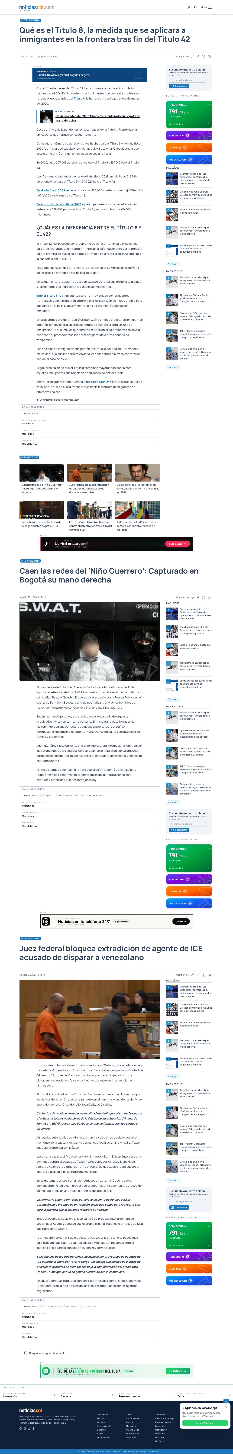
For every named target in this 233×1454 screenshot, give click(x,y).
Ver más (172, 264)
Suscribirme (181, 85)
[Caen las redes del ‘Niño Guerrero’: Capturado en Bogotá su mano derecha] (46, 116)
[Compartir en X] (203, 56)
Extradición (71, 1306)
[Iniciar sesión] (189, 7)
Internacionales (30, 20)
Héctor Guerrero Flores (68, 795)
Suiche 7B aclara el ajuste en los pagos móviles (195, 211)
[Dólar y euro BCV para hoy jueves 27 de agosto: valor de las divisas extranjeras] (172, 318)
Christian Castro (52, 1306)
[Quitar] (226, 1407)
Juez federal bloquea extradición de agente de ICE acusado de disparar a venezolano (89, 488)
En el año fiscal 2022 (50, 190)
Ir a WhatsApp (207, 1423)
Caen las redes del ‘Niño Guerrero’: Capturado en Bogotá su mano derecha (42, 488)
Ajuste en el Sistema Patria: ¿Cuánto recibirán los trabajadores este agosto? (194, 298)
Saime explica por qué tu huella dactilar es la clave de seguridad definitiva (196, 248)
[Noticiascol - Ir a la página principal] (36, 7)
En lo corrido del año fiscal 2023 (58, 204)
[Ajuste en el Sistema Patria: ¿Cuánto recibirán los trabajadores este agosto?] (172, 300)
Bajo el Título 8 (47, 295)
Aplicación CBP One (97, 382)
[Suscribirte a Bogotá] (43, 795)
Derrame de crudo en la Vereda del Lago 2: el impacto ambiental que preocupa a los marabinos (195, 353)
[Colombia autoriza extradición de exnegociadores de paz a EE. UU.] (41, 510)
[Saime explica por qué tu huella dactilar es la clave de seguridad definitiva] (172, 250)
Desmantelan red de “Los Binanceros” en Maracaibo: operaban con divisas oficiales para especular (195, 178)
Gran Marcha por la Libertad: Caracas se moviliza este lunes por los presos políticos (196, 194)
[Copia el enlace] (192, 56)
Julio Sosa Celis (89, 1306)
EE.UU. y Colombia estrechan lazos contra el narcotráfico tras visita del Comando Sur (90, 525)
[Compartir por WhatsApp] (209, 56)
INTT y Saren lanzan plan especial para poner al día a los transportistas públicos (196, 334)
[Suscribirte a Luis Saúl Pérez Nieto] (83, 795)
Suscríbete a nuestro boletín (187, 69)
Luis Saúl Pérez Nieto (94, 795)
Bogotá (48, 795)
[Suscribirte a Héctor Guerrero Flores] (57, 795)
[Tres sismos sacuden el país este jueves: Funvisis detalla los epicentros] (172, 232)
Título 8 (79, 98)
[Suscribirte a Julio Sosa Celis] (81, 1306)
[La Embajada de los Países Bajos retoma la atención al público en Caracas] (137, 510)
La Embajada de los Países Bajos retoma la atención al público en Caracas (136, 525)
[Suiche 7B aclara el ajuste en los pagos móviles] (172, 214)
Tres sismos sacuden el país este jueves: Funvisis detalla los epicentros (195, 230)
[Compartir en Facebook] (198, 56)
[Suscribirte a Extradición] (64, 1306)
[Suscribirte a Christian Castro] (43, 1306)
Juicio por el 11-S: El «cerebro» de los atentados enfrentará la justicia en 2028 (138, 488)
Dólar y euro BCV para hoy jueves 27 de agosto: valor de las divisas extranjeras (195, 316)
